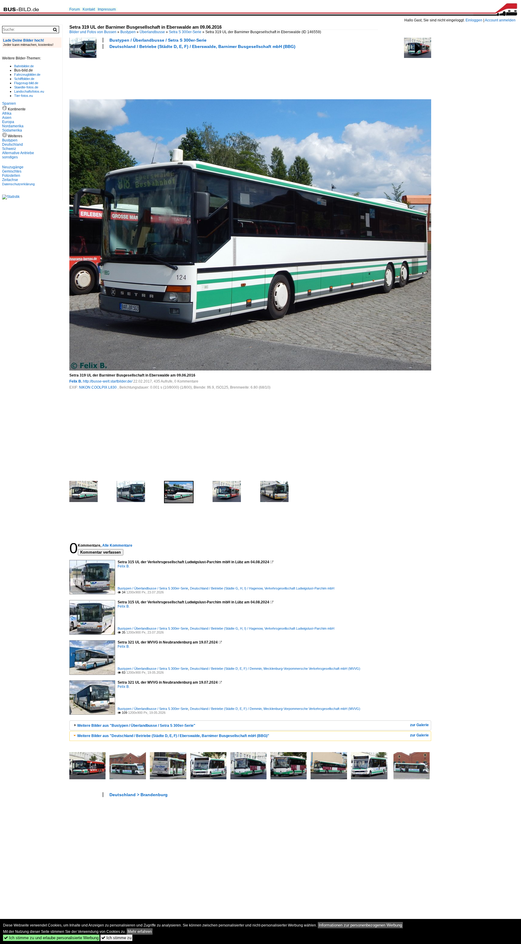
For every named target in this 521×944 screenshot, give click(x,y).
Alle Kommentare (117, 545)
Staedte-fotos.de (26, 87)
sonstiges (10, 157)
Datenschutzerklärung (18, 184)
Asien (6, 118)
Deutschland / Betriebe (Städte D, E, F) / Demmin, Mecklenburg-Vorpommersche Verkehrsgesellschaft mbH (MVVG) (275, 668)
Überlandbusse (152, 32)
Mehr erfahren (140, 931)
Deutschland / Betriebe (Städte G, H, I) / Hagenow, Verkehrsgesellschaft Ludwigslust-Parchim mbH (262, 588)
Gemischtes (11, 171)
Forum (74, 9)
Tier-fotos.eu (23, 95)
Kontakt (89, 9)
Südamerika (12, 130)
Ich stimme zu (116, 938)
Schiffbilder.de (24, 79)
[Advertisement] (179, 73)
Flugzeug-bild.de (26, 83)
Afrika (6, 113)
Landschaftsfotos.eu (29, 91)
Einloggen (474, 20)
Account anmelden (500, 20)
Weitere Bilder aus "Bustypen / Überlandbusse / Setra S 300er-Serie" (136, 725)
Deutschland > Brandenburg (138, 794)
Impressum (107, 9)
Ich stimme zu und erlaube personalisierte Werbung (51, 938)
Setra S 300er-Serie (185, 32)
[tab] (250, 725)
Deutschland (12, 144)
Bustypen (128, 32)
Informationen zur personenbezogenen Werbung (360, 925)
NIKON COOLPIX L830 (98, 387)
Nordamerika (13, 126)
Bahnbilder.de (24, 66)
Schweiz (9, 149)
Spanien (9, 103)
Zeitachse (10, 180)
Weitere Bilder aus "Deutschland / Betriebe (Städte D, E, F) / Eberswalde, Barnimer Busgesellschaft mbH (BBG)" (173, 736)
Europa (8, 122)
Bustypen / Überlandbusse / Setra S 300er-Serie (158, 40)
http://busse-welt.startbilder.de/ (107, 381)
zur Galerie (419, 725)
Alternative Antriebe (18, 153)
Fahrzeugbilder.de (27, 74)
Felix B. (75, 381)
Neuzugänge (13, 167)
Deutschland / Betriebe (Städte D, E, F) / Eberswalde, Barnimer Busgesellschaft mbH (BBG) (202, 46)
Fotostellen (11, 175)
